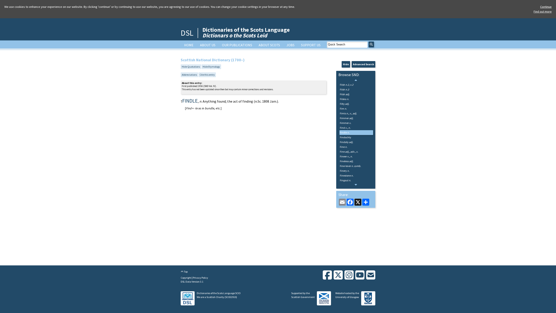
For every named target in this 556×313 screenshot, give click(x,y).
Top (185, 271)
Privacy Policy (200, 277)
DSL (187, 33)
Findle (344, 132)
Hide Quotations (191, 66)
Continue (546, 7)
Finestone (346, 175)
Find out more (543, 11)
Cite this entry (207, 74)
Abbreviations (189, 74)
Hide (346, 64)
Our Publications (237, 45)
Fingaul (345, 180)
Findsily (346, 142)
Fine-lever (350, 166)
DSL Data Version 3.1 (192, 281)
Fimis (348, 113)
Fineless (346, 161)
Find (345, 127)
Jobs (290, 45)
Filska (344, 99)
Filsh (346, 84)
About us (207, 45)
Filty (344, 103)
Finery (344, 170)
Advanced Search (363, 64)
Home (189, 45)
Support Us (311, 45)
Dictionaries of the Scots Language (246, 32)
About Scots (269, 45)
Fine (343, 146)
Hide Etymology (211, 66)
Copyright (186, 277)
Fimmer (346, 118)
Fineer (346, 156)
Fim (343, 108)
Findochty (345, 137)
